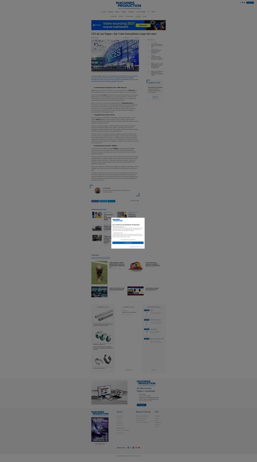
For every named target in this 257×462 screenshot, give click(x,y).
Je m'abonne (128, 243)
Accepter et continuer (128, 239)
